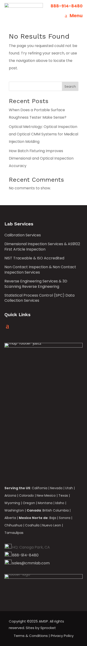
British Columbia (55, 510)
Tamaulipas (13, 532)
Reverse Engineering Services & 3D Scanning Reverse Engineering (35, 284)
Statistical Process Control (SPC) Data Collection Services (39, 298)
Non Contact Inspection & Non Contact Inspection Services (40, 269)
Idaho (59, 503)
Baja (52, 517)
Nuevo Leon (51, 525)
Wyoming (12, 503)
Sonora (64, 517)
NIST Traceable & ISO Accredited (34, 258)
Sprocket (48, 627)
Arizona (10, 495)
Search (70, 86)
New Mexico (46, 495)
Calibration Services (22, 235)
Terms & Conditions (31, 635)
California (39, 488)
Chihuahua (13, 525)
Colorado (26, 495)
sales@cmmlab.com (31, 563)
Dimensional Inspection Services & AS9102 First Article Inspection (42, 246)
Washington (14, 510)
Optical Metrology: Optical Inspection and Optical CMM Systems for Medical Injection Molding (43, 134)
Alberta (10, 517)
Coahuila (32, 525)
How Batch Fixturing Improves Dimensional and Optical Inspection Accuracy (41, 158)
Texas (63, 495)
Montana (45, 503)
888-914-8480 (25, 555)
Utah (69, 488)
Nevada (56, 488)
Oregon (29, 503)
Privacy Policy (62, 635)
